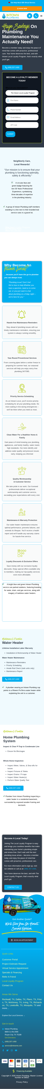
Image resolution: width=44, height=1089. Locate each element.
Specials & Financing (12, 972)
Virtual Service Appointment (15, 968)
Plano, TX (31, 999)
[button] (41, 15)
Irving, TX (27, 1002)
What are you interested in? (17, 88)
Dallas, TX (20, 999)
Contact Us (7, 985)
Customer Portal (10, 959)
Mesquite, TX (30, 1005)
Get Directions (10, 1038)
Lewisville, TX (16, 1005)
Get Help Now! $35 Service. (23, 2)
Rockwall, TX (8, 999)
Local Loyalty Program (12, 981)
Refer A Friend (9, 977)
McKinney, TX (15, 1002)
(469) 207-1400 (30, 869)
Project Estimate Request (14, 964)
